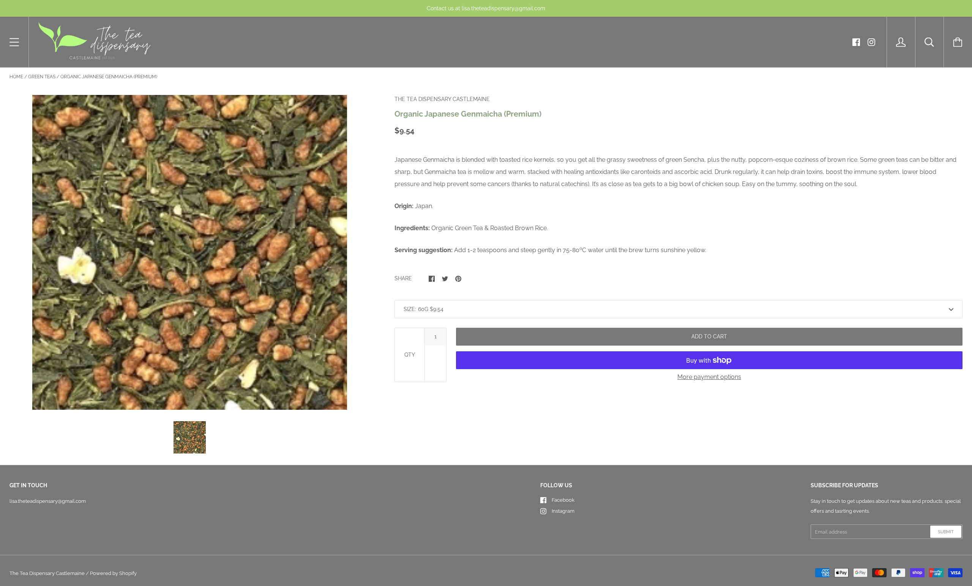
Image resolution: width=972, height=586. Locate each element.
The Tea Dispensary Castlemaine (47, 573)
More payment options (709, 377)
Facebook (563, 500)
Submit (946, 531)
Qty (409, 355)
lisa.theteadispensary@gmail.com (47, 501)
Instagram (563, 511)
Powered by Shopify (113, 573)
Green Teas (41, 76)
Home (16, 76)
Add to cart (709, 336)
